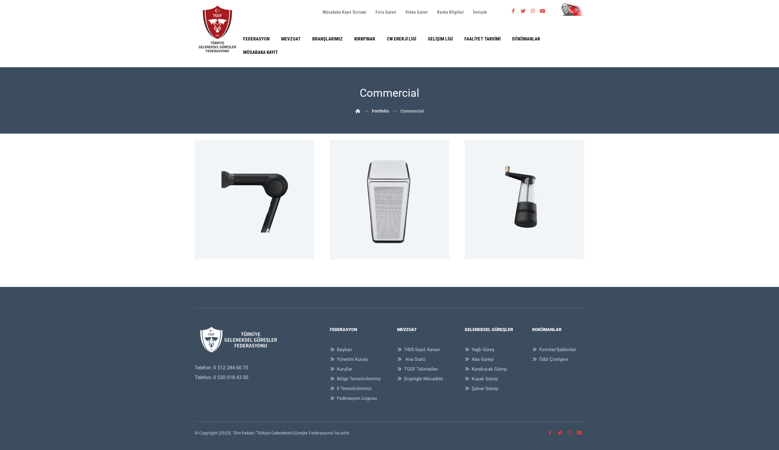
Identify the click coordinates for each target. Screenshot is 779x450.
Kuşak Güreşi (485, 379)
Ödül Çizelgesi (553, 359)
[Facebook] (513, 11)
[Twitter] (523, 11)
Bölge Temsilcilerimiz (359, 379)
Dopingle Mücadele (423, 379)
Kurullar (344, 369)
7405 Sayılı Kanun (422, 349)
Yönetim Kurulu (352, 359)
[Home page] (357, 111)
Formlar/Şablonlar (557, 349)
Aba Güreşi (483, 359)
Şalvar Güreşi (485, 388)
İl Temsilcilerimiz (354, 388)
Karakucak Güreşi (489, 369)
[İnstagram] (533, 11)
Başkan (344, 349)
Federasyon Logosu (357, 398)
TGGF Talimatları (421, 369)
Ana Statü (414, 359)
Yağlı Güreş (483, 349)
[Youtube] (542, 11)
